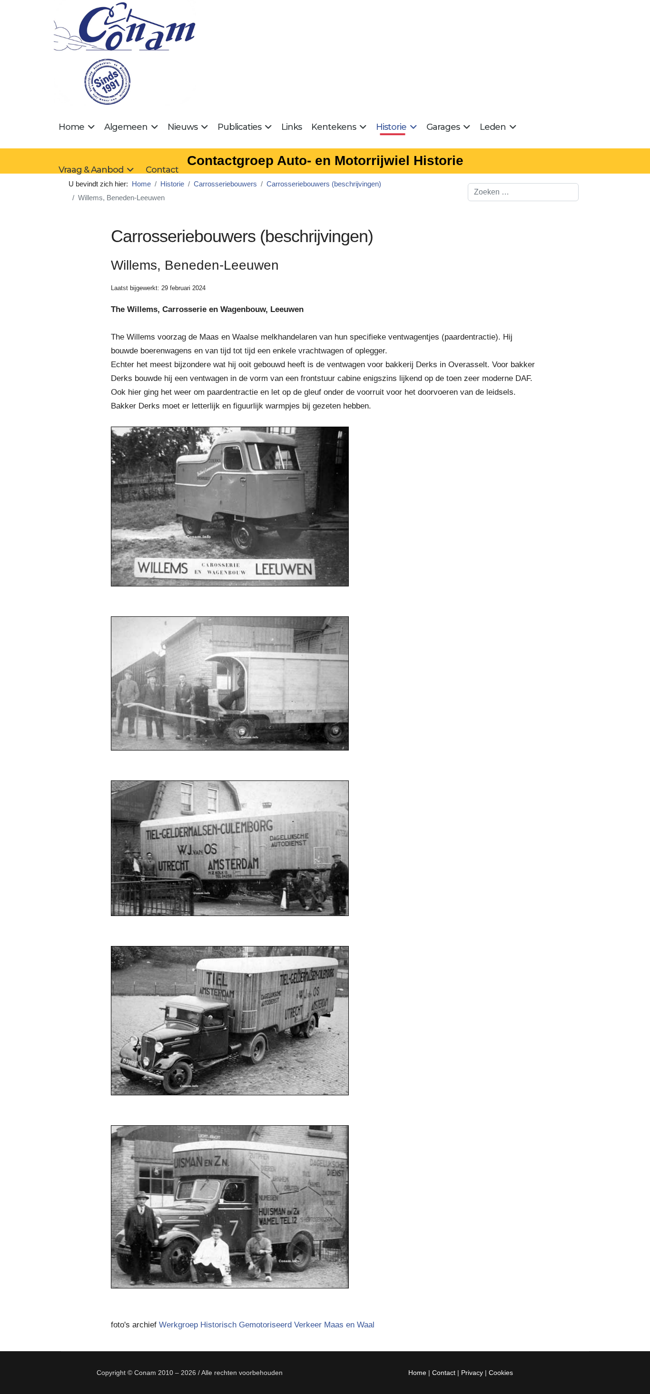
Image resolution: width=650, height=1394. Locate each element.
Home (71, 127)
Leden (493, 127)
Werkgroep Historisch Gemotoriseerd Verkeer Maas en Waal (266, 1324)
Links (291, 127)
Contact (162, 170)
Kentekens (333, 127)
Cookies (501, 1372)
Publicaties (239, 127)
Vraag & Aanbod (91, 170)
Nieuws (182, 127)
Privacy (472, 1372)
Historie (391, 127)
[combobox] (523, 192)
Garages (443, 127)
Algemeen (126, 127)
